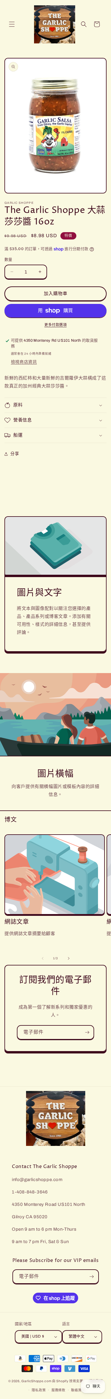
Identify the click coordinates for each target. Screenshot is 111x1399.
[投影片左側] (42, 958)
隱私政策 (39, 1390)
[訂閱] (87, 1032)
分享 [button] (14, 454)
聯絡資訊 (78, 1390)
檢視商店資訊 (24, 362)
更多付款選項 (55, 325)
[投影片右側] (68, 958)
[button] (11, 24)
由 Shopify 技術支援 (67, 1381)
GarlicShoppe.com (36, 1381)
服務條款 (58, 1390)
